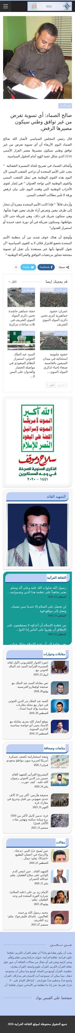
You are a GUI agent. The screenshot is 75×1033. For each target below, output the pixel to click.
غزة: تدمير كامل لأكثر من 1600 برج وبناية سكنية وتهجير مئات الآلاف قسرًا (29, 819)
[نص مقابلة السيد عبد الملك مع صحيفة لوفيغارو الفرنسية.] (60, 688)
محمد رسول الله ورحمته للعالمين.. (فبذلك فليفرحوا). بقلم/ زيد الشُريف (28, 916)
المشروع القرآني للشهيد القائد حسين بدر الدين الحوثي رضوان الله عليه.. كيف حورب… (29, 778)
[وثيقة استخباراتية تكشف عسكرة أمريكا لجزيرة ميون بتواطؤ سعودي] (60, 761)
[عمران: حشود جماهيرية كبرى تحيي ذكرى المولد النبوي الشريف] (54, 297)
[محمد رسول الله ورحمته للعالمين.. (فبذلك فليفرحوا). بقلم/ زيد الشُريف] (60, 917)
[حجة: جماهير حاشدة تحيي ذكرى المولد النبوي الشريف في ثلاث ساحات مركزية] (21, 297)
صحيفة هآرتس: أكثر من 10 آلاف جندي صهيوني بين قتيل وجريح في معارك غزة (27, 799)
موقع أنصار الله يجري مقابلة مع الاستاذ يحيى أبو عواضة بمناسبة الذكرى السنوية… (29, 725)
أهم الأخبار (65, 105)
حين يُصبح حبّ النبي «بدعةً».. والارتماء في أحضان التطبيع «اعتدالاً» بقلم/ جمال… (30, 854)
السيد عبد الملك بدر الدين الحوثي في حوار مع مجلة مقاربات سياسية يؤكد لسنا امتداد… (28, 704)
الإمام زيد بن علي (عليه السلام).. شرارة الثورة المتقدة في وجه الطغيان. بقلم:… (28, 896)
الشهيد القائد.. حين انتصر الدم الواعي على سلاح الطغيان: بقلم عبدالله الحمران (29, 875)
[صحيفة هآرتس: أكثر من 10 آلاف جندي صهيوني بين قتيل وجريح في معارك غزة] (60, 800)
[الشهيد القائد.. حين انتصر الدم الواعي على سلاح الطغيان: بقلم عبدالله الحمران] (60, 876)
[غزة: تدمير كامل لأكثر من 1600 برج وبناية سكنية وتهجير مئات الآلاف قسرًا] (60, 820)
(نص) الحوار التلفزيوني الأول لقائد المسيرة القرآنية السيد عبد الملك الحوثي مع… (27, 666)
